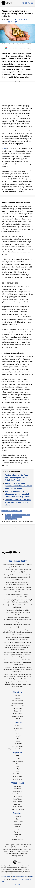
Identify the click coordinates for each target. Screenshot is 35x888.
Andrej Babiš (17, 786)
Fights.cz (17, 752)
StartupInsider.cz (17, 856)
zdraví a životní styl (11, 519)
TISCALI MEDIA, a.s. (15, 879)
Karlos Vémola (17, 774)
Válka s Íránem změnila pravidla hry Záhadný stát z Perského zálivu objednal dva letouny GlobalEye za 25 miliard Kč (17, 677)
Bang (17, 819)
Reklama (3, 876)
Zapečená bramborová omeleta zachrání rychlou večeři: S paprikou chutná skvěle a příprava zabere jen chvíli (17, 647)
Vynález (17, 719)
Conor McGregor (18, 779)
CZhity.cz (8, 853)
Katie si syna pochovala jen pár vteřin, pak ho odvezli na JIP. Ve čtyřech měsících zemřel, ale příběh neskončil (17, 632)
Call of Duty (17, 744)
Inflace (17, 695)
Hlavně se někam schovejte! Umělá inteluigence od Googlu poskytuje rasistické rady (17, 619)
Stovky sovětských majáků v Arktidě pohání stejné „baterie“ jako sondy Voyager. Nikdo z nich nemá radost (17, 662)
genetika (8, 517)
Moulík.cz (13, 851)
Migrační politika (17, 703)
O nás (2, 878)
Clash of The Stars (17, 761)
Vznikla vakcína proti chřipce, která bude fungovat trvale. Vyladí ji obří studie (16, 477)
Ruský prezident (17, 708)
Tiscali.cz (17, 692)
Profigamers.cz (16, 847)
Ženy (21, 845)
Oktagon (17, 758)
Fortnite (17, 741)
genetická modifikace (23, 515)
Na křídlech (17, 834)
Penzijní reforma (17, 716)
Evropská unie (17, 713)
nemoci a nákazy (16, 517)
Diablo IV (17, 736)
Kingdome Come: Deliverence (17, 749)
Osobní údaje (20, 876)
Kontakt (31, 876)
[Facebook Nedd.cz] (15, 884)
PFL (17, 764)
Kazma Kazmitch (17, 794)
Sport (17, 845)
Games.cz (17, 722)
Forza (17, 738)
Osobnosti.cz (17, 782)
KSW (17, 766)
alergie (14, 515)
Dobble (17, 827)
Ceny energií (17, 711)
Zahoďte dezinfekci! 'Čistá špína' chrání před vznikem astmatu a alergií (18, 502)
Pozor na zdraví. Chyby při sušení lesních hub (17, 642)
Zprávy (12, 845)
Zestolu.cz (17, 813)
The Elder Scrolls (17, 746)
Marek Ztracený (17, 801)
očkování (8, 515)
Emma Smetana (17, 807)
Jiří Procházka (17, 776)
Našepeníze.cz (16, 853)
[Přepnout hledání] (23, 3)
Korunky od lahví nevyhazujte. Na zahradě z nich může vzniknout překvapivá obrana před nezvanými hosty (17, 577)
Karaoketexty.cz (17, 849)
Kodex (26, 876)
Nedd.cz (6, 851)
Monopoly (17, 824)
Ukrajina (17, 698)
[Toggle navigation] (32, 3)
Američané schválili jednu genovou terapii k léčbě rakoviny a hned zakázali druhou (18, 485)
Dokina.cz (27, 851)
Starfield (17, 731)
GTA (17, 733)
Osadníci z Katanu (17, 821)
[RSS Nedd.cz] (19, 884)
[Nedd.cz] (6, 3)
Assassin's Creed (17, 728)
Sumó (17, 771)
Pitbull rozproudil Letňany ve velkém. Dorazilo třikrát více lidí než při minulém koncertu (17, 612)
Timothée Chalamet (17, 809)
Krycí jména (17, 832)
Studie (3, 148)
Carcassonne (17, 816)
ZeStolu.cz (25, 847)
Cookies (14, 876)
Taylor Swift (17, 804)
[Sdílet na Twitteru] (5, 511)
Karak (17, 837)
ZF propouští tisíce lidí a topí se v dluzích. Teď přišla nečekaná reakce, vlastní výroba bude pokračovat (17, 684)
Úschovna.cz (27, 849)
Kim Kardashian (17, 796)
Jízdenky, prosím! (17, 839)
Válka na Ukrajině (17, 701)
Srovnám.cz (25, 853)
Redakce (9, 876)
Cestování (27, 845)
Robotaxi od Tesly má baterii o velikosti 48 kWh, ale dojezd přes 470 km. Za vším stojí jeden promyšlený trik (17, 655)
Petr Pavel (17, 789)
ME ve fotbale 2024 (17, 706)
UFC (17, 756)
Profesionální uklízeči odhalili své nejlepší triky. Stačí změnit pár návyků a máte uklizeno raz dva (17, 589)
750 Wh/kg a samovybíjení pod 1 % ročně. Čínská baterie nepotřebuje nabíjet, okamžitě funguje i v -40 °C (17, 669)
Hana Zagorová (17, 791)
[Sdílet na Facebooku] (2, 511)
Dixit (17, 829)
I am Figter (17, 769)
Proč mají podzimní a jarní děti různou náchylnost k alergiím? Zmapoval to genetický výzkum (17, 494)
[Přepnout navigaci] (26, 3)
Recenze (17, 726)
